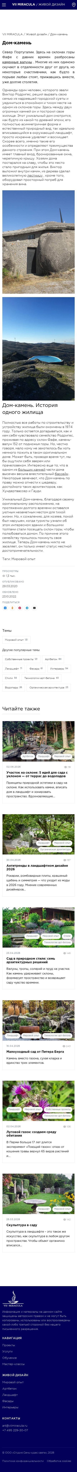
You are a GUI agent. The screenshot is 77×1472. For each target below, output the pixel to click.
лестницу (35, 175)
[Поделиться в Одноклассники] (12, 608)
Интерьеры (10, 1407)
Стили (67, 936)
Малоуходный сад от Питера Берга (35, 1051)
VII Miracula (23, 4)
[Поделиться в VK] (5, 608)
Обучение (9, 1357)
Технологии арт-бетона (57, 942)
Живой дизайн (36, 34)
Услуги (7, 1351)
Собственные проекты (58, 1109)
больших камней (31, 469)
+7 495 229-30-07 (15, 1430)
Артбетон (28, 756)
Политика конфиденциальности (23, 1461)
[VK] (20, 1439)
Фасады (8, 1401)
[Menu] (4, 4)
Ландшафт (43, 756)
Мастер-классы (13, 1364)
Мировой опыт (23, 559)
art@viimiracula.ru (14, 1425)
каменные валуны (17, 62)
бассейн (61, 474)
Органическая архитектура (55, 850)
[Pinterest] (5, 1439)
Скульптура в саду (21, 1225)
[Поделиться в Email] (34, 608)
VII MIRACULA (12, 34)
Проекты (8, 1345)
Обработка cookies (59, 1461)
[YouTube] (12, 1439)
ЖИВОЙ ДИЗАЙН (51, 4)
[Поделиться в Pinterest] (20, 608)
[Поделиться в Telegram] (27, 608)
